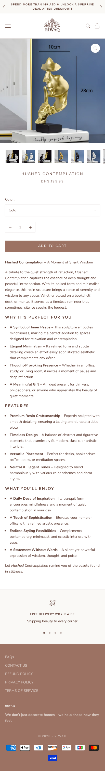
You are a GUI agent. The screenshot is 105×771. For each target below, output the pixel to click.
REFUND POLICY (19, 674)
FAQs (9, 657)
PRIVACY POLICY (19, 682)
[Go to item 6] (94, 156)
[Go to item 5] (77, 156)
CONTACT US (16, 665)
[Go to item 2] (28, 156)
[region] (52, 612)
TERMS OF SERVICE (21, 690)
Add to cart (52, 246)
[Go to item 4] (61, 156)
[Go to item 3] (45, 156)
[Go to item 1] (12, 156)
